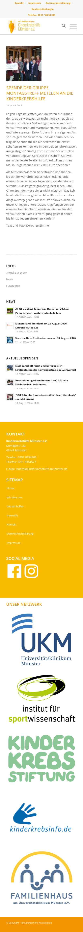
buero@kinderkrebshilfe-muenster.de (41, 469)
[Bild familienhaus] (43, 879)
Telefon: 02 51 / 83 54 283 (41, 14)
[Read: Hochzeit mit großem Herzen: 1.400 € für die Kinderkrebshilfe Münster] (9, 382)
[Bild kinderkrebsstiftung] (43, 760)
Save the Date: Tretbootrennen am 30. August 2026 (45, 338)
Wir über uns (14, 497)
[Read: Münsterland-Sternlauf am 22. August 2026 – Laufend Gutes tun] (9, 325)
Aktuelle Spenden (16, 272)
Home (10, 488)
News (9, 279)
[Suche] (62, 26)
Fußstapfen (13, 285)
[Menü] (71, 26)
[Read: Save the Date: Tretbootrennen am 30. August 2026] (9, 340)
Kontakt (19, 2)
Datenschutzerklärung (58, 2)
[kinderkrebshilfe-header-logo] (34, 26)
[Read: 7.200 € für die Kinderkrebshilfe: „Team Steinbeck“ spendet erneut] (9, 396)
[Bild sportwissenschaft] (43, 700)
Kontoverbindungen (43, 8)
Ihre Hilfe (12, 515)
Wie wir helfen (15, 506)
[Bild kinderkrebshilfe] (43, 819)
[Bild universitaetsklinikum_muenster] (43, 641)
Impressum (34, 2)
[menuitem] (19, 3)
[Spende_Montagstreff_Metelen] (24, 63)
